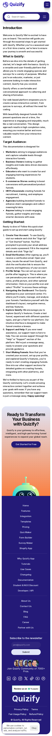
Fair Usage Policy (17, 714)
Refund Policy (36, 714)
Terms (34, 709)
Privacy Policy (21, 709)
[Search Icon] (22, 17)
